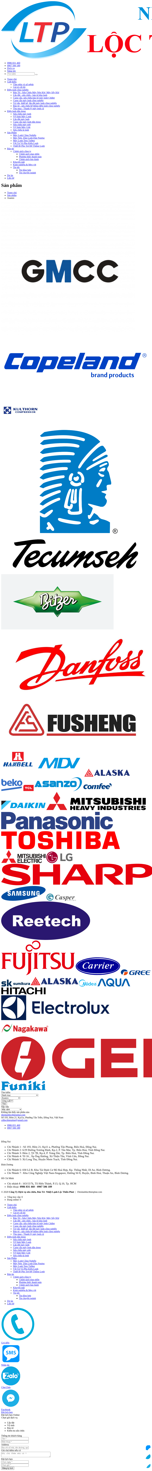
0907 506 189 (13, 65)
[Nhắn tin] (148, 1447)
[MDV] (59, 776)
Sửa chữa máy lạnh (22, 114)
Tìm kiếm (5, 1092)
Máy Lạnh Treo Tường (24, 140)
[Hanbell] (18, 776)
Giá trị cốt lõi (19, 87)
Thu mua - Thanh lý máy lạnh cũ (28, 108)
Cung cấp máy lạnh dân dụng (27, 122)
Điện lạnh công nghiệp (17, 90)
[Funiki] (23, 1089)
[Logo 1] (20, 1139)
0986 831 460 (13, 63)
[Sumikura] (15, 985)
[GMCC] (68, 334)
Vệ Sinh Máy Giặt (21, 127)
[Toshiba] (60, 848)
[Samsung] (23, 900)
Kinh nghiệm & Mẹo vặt (24, 164)
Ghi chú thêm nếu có (11, 1450)
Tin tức (16, 167)
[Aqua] (114, 985)
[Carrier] (98, 974)
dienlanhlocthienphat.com (13, 1115)
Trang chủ (12, 79)
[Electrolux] (55, 1019)
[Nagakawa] (25, 1035)
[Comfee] (97, 790)
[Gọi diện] (148, 1438)
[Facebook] (148, 1465)
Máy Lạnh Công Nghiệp (24, 135)
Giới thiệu (11, 82)
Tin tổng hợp (25, 170)
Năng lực (11, 71)
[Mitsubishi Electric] (23, 862)
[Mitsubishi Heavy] (96, 809)
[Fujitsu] (38, 974)
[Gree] (136, 974)
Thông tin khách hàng (11, 1435)
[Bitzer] (57, 628)
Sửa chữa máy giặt (22, 124)
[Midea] (88, 985)
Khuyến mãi (19, 162)
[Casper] (61, 900)
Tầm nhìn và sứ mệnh (23, 84)
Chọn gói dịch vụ (9, 1417)
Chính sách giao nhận (29, 154)
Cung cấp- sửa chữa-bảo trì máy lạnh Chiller (34, 98)
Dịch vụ (11, 68)
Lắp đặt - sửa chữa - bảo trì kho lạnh (30, 95)
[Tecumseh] (75, 572)
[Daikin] (23, 809)
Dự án (10, 175)
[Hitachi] (23, 994)
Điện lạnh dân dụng (16, 111)
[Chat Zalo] (148, 1456)
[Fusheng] (74, 742)
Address (5, 1444)
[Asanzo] (58, 790)
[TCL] (28, 790)
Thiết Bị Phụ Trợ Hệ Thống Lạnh (29, 146)
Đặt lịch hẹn (7, 1459)
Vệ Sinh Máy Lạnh (22, 116)
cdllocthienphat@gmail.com (14, 1120)
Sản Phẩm (12, 132)
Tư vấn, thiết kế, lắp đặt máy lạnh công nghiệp (35, 103)
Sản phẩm (11, 195)
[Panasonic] (57, 829)
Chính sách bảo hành (29, 159)
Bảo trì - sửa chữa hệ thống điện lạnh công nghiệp (36, 106)
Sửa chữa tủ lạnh (21, 130)
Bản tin (10, 148)
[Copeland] (75, 394)
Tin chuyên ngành (27, 172)
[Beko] (12, 790)
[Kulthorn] (20, 423)
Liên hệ (10, 178)
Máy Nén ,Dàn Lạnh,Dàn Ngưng (29, 138)
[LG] (59, 862)
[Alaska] (107, 776)
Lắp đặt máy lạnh (21, 119)
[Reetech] (45, 939)
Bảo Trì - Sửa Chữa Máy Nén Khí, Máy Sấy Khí (36, 92)
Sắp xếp (5, 1106)
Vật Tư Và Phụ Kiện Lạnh (25, 143)
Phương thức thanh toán (30, 156)
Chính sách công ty (22, 151)
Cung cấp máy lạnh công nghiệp (28, 100)
